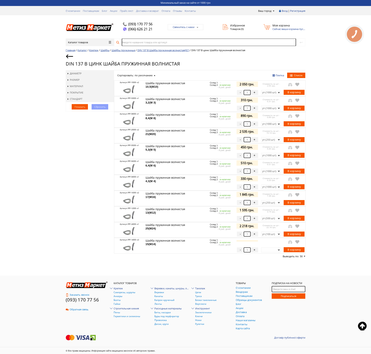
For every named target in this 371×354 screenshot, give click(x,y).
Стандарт (76, 99)
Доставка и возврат (147, 11)
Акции (113, 11)
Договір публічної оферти (289, 337)
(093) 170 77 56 (140, 24)
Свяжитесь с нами (183, 27)
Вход (285, 11)
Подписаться (288, 296)
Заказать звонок (79, 294)
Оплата (166, 11)
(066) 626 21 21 (140, 29)
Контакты (190, 11)
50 (301, 256)
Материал (76, 86)
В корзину (294, 92)
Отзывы (177, 11)
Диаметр (76, 73)
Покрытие (76, 92)
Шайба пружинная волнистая (165, 84)
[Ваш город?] (273, 11)
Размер (75, 79)
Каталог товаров (78, 42)
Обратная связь (79, 309)
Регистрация (297, 11)
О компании (73, 11)
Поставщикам (91, 11)
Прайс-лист (126, 11)
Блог (104, 11)
